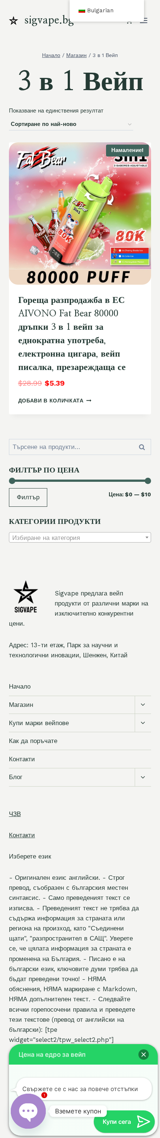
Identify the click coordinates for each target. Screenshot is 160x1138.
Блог (15, 777)
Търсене (144, 447)
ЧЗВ (15, 814)
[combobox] (80, 537)
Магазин (21, 704)
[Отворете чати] (28, 1111)
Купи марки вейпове (39, 723)
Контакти (22, 759)
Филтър (28, 497)
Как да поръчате (33, 741)
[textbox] (80, 537)
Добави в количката (51, 401)
